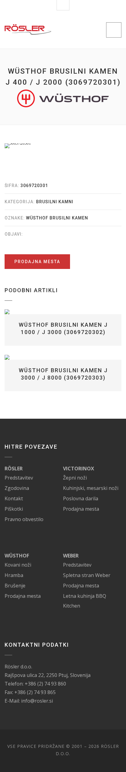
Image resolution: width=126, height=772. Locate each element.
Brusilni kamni (54, 201)
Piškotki (14, 508)
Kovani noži (18, 564)
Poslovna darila (80, 498)
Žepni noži (75, 477)
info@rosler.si (37, 700)
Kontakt (14, 498)
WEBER (71, 555)
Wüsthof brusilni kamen (57, 217)
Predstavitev (19, 477)
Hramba (14, 575)
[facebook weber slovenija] (85, 555)
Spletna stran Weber (86, 575)
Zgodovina (17, 488)
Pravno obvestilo (24, 519)
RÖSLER (14, 468)
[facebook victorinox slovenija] (101, 468)
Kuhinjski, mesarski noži (90, 488)
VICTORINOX (78, 468)
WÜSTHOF (17, 555)
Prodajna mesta (37, 261)
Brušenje (15, 585)
